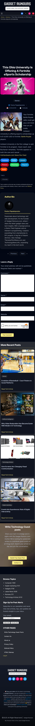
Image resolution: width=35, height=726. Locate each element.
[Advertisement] (17, 42)
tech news (28, 693)
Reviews (8, 594)
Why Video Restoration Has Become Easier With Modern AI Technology (17, 425)
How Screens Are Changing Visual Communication (14, 468)
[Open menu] (2, 13)
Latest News (9, 591)
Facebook (5, 160)
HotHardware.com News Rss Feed (13, 155)
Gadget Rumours (28, 717)
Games (8, 17)
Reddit (4, 169)
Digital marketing (7, 505)
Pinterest (4, 165)
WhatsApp (14, 165)
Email (3, 305)
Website (4, 314)
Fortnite (5, 179)
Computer (8, 583)
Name (4, 295)
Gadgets (8, 589)
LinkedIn (22, 160)
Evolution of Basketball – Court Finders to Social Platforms (16, 382)
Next (22, 253)
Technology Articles (8, 462)
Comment (5, 273)
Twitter (14, 160)
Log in (5, 655)
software (8, 699)
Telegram (25, 165)
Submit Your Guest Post (17, 558)
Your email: (7, 615)
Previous (14, 253)
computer (28, 697)
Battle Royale (26, 136)
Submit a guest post (22, 704)
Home (2, 17)
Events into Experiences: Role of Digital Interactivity (15, 511)
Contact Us (17, 563)
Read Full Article (7, 389)
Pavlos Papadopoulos (18, 105)
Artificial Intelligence (8, 419)
